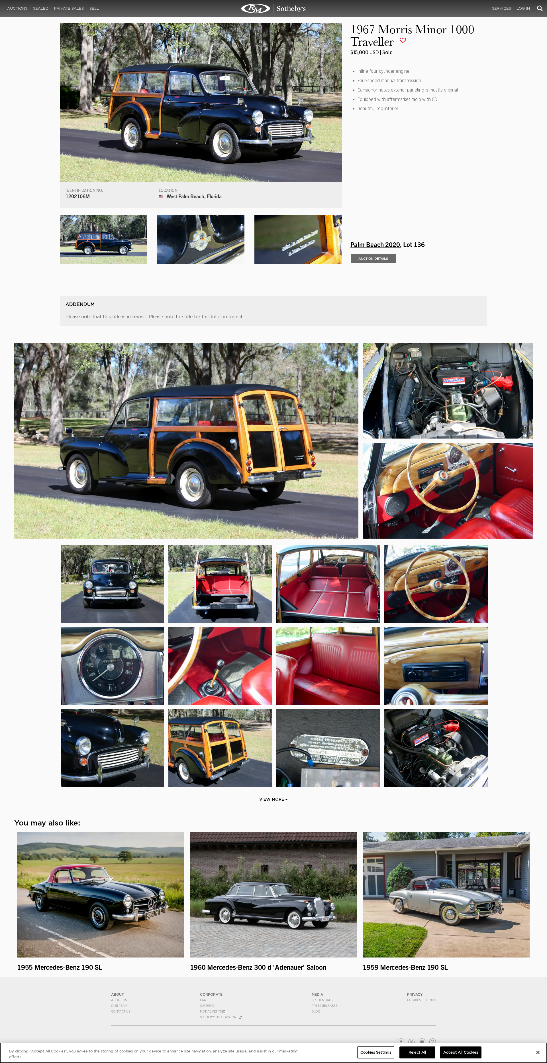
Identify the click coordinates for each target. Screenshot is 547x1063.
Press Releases (324, 1005)
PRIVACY (415, 994)
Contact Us (120, 1011)
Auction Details (373, 259)
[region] (273, 1053)
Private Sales (69, 8)
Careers (207, 1005)
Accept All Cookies (460, 1052)
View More (272, 799)
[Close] (538, 1052)
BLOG (316, 1011)
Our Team (119, 1005)
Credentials (322, 1000)
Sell (94, 8)
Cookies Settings (421, 1000)
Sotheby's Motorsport (219, 1017)
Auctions (17, 8)
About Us (119, 1000)
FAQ (203, 1000)
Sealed (40, 8)
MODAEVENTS (211, 1011)
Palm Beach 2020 (375, 244)
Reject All (417, 1052)
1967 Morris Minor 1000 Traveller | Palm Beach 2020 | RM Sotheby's (273, 8)
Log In (523, 8)
